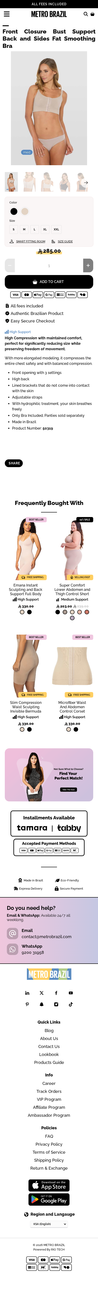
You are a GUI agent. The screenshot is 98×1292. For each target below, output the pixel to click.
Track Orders (49, 1091)
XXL (56, 229)
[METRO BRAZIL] (49, 14)
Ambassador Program (49, 1115)
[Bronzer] (87, 612)
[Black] (13, 211)
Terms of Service (49, 1152)
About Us (49, 1038)
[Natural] (24, 211)
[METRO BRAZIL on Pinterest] (27, 1005)
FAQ (49, 1136)
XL (45, 229)
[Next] (86, 183)
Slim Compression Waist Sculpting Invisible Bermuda (25, 706)
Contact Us (49, 1046)
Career (49, 1083)
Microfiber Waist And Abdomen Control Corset (72, 706)
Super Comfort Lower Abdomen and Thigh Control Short (72, 589)
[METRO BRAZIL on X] (41, 994)
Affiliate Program (49, 1107)
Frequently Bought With (49, 502)
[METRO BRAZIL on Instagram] (56, 1005)
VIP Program (49, 1099)
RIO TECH (58, 1249)
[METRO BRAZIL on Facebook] (56, 994)
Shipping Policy (49, 1160)
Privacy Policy (49, 1144)
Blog (49, 1030)
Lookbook (49, 1054)
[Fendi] (65, 612)
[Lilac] (72, 618)
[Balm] (80, 612)
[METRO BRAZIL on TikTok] (71, 1005)
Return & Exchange (49, 1168)
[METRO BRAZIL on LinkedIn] (27, 994)
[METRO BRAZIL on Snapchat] (41, 1005)
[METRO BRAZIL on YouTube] (71, 994)
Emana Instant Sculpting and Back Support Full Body (25, 589)
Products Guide (49, 1062)
